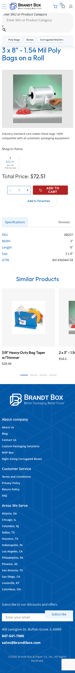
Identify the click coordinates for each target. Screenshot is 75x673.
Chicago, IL (9, 520)
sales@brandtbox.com (21, 642)
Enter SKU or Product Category (24, 14)
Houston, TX (10, 539)
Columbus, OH (11, 589)
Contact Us (9, 440)
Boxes (29, 39)
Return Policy (11, 489)
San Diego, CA (11, 576)
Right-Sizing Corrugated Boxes (22, 459)
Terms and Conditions (16, 476)
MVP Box (8, 452)
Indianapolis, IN (12, 545)
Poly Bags (14, 39)
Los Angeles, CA (12, 551)
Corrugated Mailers (51, 39)
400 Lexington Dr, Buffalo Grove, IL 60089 (31, 629)
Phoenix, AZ (10, 564)
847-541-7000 (13, 635)
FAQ (4, 495)
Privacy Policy (11, 483)
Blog (5, 433)
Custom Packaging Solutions (20, 446)
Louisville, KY (10, 583)
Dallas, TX (8, 532)
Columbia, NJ (10, 526)
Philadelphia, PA (12, 557)
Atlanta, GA (9, 513)
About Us (8, 427)
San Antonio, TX (12, 570)
